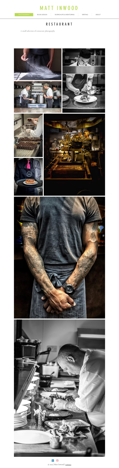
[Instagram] (57, 461)
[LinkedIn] (53, 461)
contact (68, 464)
